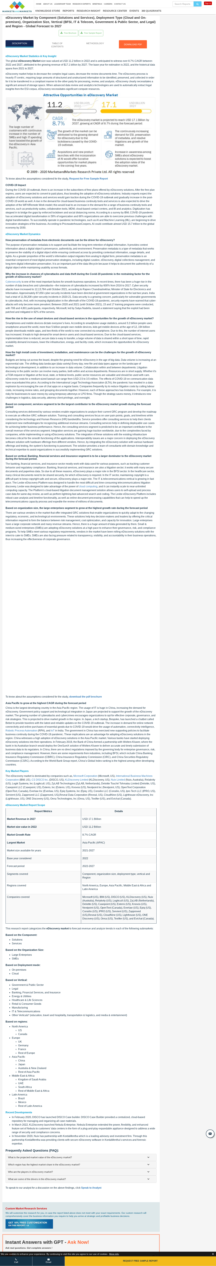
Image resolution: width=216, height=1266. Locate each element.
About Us (47, 4)
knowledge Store (47, 10)
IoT (53, 730)
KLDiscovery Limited (76, 779)
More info (114, 1254)
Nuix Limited (118, 779)
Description (19, 43)
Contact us (120, 4)
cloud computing (88, 486)
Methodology (95, 43)
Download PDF (133, 44)
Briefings (97, 4)
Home (38, 4)
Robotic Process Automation (21, 730)
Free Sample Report (93, 33)
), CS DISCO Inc (39, 779)
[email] (210, 1134)
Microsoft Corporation (85, 776)
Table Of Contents (57, 45)
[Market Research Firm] (17, 6)
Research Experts (82, 4)
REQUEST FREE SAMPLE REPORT (140, 1261)
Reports (68, 10)
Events (134, 10)
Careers (108, 4)
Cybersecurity (13, 281)
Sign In (208, 3)
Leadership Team (62, 4)
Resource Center (115, 10)
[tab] (81, 1157)
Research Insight (88, 10)
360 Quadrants (151, 10)
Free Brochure (70, 33)
